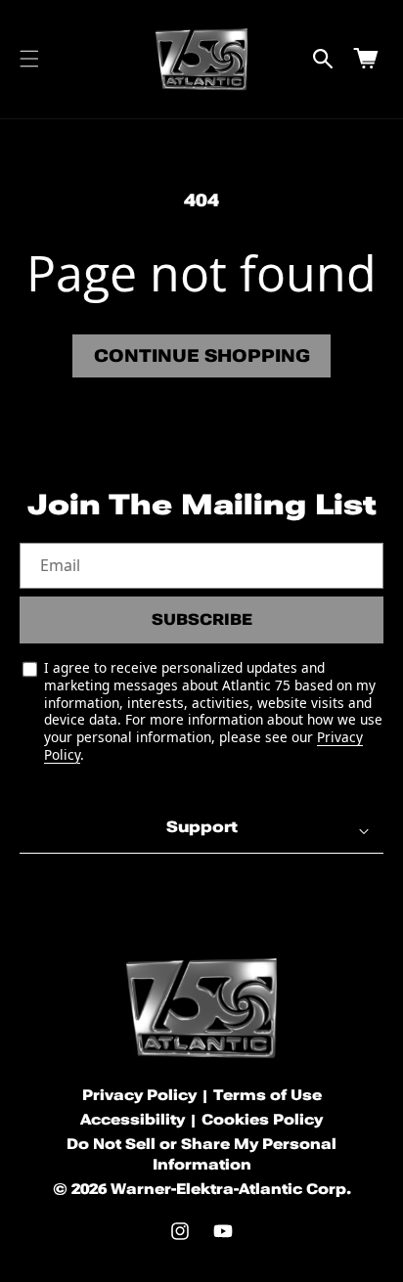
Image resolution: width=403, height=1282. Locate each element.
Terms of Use (267, 1095)
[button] (29, 58)
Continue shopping (202, 355)
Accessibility (132, 1119)
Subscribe (202, 619)
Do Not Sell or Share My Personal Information (201, 1154)
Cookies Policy (262, 1119)
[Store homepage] (201, 1007)
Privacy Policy (139, 1095)
